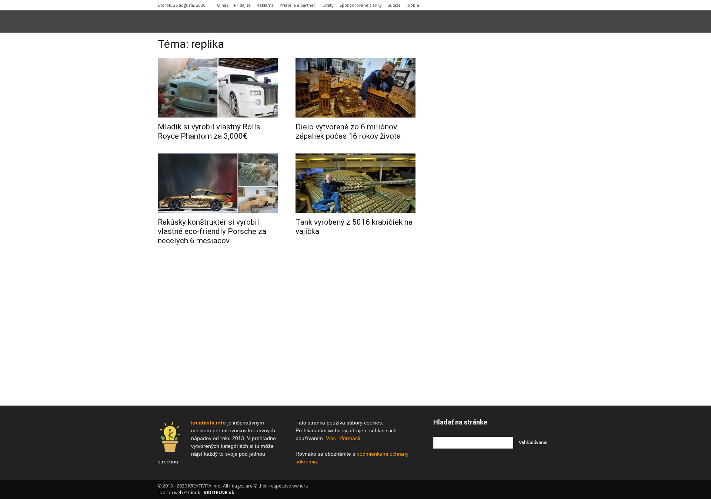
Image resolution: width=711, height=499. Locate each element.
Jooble (413, 5)
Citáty (328, 5)
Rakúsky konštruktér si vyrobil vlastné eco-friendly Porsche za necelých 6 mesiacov (212, 231)
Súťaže (394, 5)
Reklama (265, 5)
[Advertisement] (493, 151)
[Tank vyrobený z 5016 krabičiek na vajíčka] (355, 183)
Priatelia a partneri (298, 5)
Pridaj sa (242, 5)
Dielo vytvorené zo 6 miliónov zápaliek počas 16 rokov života (348, 131)
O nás (222, 5)
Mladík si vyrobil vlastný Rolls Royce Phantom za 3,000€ (209, 131)
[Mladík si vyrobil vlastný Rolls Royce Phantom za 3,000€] (218, 88)
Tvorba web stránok (179, 492)
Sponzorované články (361, 5)
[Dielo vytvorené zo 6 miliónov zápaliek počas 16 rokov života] (355, 88)
